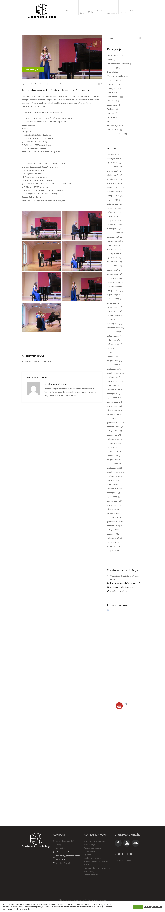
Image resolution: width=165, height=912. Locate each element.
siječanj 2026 (113, 183)
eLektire (88, 864)
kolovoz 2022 (113, 344)
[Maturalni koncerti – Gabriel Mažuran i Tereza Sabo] (62, 57)
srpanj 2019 (112, 492)
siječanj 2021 (112, 418)
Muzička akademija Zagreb (96, 861)
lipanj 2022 (112, 348)
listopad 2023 (113, 290)
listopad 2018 (113, 530)
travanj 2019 (112, 505)
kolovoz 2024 (113, 249)
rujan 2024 (112, 245)
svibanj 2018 (112, 546)
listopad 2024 (113, 241)
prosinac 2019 (113, 472)
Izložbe (110, 59)
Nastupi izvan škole (116, 76)
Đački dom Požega (92, 858)
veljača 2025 (112, 224)
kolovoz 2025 (113, 204)
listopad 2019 (113, 480)
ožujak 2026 (112, 175)
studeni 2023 (113, 286)
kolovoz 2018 (113, 538)
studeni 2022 (113, 332)
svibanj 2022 (112, 352)
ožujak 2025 (112, 220)
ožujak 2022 (112, 360)
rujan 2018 (112, 534)
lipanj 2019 (112, 497)
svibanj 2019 (112, 501)
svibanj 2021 (112, 402)
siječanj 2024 (113, 278)
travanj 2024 (112, 266)
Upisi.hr (87, 854)
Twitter (37, 361)
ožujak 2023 (112, 315)
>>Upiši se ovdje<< (123, 860)
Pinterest (48, 361)
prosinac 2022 (113, 327)
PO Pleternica (113, 96)
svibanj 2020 (113, 451)
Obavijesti (111, 88)
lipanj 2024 (112, 257)
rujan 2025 (112, 200)
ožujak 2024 (112, 270)
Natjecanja (112, 80)
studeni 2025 (113, 191)
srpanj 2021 (112, 393)
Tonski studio (113, 129)
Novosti (63, 83)
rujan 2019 (112, 484)
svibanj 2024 (112, 261)
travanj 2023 (112, 311)
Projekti (110, 109)
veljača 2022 (112, 365)
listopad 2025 (113, 195)
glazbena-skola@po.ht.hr (121, 587)
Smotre (110, 117)
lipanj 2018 (112, 542)
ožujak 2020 (112, 459)
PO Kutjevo (112, 92)
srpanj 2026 (112, 158)
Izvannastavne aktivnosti (118, 63)
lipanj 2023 (112, 303)
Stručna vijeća (113, 125)
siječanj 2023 (113, 323)
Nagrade (111, 72)
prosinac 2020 (113, 422)
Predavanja (112, 105)
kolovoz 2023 (113, 299)
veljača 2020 (112, 464)
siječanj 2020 (113, 468)
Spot (109, 121)
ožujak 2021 (112, 410)
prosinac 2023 (113, 282)
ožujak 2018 (112, 550)
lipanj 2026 (112, 162)
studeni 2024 (113, 237)
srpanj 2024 (112, 253)
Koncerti (55, 83)
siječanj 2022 (113, 369)
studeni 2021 (113, 377)
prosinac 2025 (113, 187)
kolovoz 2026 (113, 154)
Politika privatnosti (153, 906)
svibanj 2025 (112, 212)
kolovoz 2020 (113, 439)
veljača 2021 (112, 414)
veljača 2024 (112, 274)
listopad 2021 (113, 381)
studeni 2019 (113, 476)
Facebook (26, 361)
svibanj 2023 (112, 307)
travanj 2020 (113, 455)
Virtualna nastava (115, 134)
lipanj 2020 (112, 447)
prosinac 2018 (113, 521)
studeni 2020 (113, 426)
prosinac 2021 (113, 373)
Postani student (91, 874)
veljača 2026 (112, 179)
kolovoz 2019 (113, 488)
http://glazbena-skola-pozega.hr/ (125, 583)
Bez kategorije (113, 55)
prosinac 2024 (113, 233)
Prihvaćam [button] (138, 907)
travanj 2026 (112, 171)
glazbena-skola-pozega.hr (68, 852)
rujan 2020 (112, 435)
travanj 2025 (112, 216)
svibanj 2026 (112, 167)
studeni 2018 (113, 525)
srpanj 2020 (112, 443)
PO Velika (111, 101)
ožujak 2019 (112, 509)
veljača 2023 (112, 319)
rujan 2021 (112, 385)
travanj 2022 (112, 356)
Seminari (111, 113)
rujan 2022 (112, 340)
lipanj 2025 (112, 208)
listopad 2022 (113, 336)
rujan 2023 (112, 294)
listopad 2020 (113, 431)
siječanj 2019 (112, 517)
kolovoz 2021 (113, 389)
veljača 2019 (112, 513)
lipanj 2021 (112, 398)
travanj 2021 (112, 406)
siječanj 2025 (113, 228)
